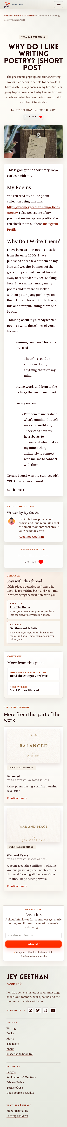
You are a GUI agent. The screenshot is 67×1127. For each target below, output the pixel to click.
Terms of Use (15, 1087)
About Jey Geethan (31, 536)
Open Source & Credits (20, 1092)
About (10, 1049)
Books (10, 1033)
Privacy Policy (15, 1082)
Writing (11, 1028)
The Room (13, 1043)
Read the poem (17, 798)
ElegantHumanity (17, 1110)
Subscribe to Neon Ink (20, 1054)
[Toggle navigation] (58, 4)
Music (10, 1038)
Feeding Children (17, 1116)
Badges (11, 1072)
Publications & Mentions (21, 1077)
